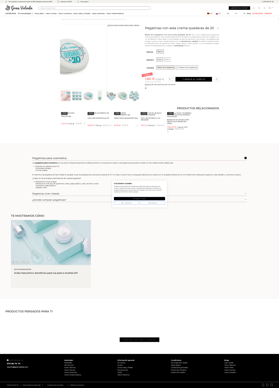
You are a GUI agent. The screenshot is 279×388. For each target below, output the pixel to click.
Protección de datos (178, 370)
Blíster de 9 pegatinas (165, 67)
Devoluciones (122, 370)
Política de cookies (178, 372)
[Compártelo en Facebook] (227, 73)
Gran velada (228, 363)
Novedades (257, 13)
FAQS (119, 372)
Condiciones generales (179, 368)
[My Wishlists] (254, 8)
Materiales (68, 363)
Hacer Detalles (230, 372)
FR (244, 13)
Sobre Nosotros (123, 375)
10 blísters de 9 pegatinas (187, 67)
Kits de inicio (69, 365)
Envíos (119, 365)
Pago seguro (176, 365)
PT (236, 13)
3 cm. (159, 59)
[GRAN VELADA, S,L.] (21, 8)
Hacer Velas (228, 368)
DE (211, 13)
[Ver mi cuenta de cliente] (259, 8)
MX (228, 13)
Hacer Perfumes (70, 372)
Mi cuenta (121, 363)
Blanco (160, 51)
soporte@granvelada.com (17, 367)
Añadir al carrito (194, 79)
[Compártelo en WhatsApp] (225, 73)
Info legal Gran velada (179, 363)
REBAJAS (268, 13)
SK (220, 13)
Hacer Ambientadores (72, 375)
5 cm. (167, 59)
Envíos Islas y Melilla (125, 368)
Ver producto (73, 133)
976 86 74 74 (268, 2)
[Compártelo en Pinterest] (230, 73)
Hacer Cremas (69, 370)
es (270, 8)
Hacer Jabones (70, 368)
